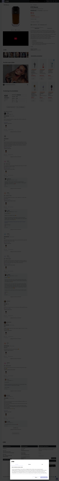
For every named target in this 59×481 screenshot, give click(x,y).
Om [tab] (42, 464)
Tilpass (36, 477)
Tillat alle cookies (44, 477)
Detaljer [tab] (29, 464)
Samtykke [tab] (16, 464)
